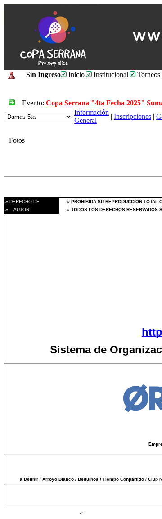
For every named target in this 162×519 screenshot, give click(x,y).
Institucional (110, 74)
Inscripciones (132, 116)
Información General (91, 116)
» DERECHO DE (22, 201)
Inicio (76, 74)
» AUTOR (16, 209)
